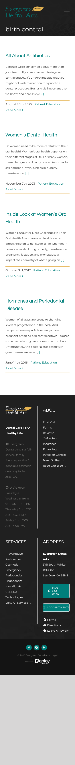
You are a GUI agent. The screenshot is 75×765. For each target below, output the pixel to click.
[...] (42, 94)
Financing (50, 449)
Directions (54, 625)
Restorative (13, 559)
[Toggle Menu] (66, 11)
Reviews (48, 433)
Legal (55, 655)
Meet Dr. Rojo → (54, 460)
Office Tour (50, 438)
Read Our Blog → (54, 465)
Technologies (14, 597)
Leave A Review (57, 630)
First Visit (49, 422)
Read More (13, 110)
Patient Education (48, 104)
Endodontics (13, 581)
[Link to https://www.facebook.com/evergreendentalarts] (29, 647)
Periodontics (13, 575)
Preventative (14, 553)
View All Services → (18, 602)
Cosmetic (11, 564)
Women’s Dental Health (31, 135)
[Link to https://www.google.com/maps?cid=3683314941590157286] (37, 647)
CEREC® (11, 591)
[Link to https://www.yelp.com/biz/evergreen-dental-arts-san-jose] (44, 647)
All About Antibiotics (27, 55)
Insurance (49, 444)
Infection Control (54, 454)
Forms (47, 427)
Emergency (13, 570)
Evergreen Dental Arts (38, 655)
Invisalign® (13, 586)
